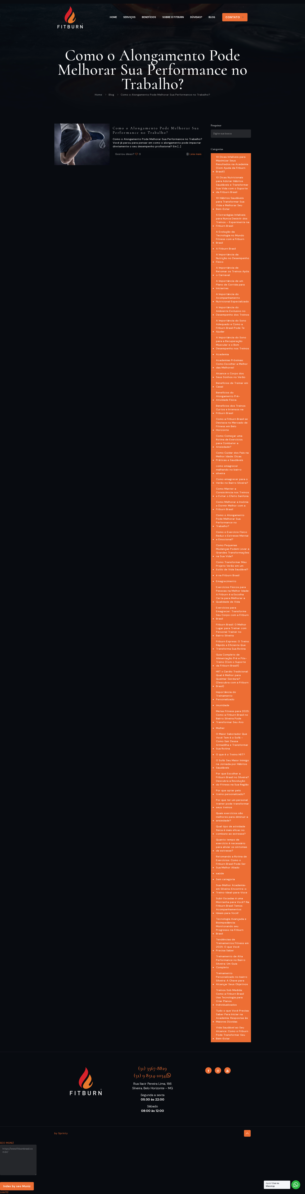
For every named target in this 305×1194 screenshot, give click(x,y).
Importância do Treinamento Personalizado (226, 695)
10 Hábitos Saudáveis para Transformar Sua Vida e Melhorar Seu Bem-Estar (230, 203)
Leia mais (196, 154)
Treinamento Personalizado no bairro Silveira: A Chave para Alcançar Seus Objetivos (232, 979)
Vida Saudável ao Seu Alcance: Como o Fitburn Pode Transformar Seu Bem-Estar (232, 1033)
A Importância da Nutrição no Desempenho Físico (232, 258)
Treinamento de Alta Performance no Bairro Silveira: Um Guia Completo (230, 962)
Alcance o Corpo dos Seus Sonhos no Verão (230, 375)
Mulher (220, 728)
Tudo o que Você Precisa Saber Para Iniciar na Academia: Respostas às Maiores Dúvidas (232, 1016)
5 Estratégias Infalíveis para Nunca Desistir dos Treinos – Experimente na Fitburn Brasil (232, 220)
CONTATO (232, 17)
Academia (222, 354)
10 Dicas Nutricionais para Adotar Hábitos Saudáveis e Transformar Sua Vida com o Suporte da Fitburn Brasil (232, 185)
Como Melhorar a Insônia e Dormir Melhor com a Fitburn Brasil (232, 505)
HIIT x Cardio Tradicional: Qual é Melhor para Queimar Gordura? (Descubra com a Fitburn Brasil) (232, 679)
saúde (220, 873)
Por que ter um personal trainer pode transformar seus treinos (232, 803)
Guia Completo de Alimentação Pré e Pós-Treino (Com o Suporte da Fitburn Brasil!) (231, 660)
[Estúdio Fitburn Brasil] (70, 17)
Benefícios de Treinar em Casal (232, 384)
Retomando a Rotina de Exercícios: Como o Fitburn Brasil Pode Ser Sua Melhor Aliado (231, 862)
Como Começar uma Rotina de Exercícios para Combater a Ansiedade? (229, 441)
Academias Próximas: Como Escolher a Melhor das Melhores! (232, 364)
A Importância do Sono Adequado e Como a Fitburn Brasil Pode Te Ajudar (231, 326)
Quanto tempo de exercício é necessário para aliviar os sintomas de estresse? (231, 845)
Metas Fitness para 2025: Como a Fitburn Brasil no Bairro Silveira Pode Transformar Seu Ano (232, 716)
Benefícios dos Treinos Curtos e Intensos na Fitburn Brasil (231, 409)
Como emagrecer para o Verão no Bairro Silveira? (232, 481)
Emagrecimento (226, 581)
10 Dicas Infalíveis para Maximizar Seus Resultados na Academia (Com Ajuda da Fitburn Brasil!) (232, 164)
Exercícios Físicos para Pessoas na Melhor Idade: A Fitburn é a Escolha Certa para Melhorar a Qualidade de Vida (232, 594)
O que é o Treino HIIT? (230, 754)
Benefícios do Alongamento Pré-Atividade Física (228, 396)
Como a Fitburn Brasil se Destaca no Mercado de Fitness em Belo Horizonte (232, 424)
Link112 (4, 1192)
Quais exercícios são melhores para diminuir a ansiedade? (232, 817)
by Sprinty (61, 1133)
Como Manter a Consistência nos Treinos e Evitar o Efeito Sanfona (232, 492)
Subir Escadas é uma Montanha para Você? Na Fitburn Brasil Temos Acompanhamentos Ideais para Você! (232, 906)
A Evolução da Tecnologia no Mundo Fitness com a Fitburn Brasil (230, 237)
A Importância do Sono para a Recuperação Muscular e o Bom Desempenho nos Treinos (232, 343)
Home (98, 94)
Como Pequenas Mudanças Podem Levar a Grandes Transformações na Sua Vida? (232, 551)
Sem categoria (225, 879)
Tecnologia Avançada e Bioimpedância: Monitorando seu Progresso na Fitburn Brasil (231, 926)
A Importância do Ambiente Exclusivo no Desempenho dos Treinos (232, 311)
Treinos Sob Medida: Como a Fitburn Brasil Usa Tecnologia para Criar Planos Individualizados (230, 997)
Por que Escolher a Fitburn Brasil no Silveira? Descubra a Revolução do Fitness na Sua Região (232, 779)
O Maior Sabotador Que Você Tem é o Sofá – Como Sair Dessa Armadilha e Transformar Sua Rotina (232, 741)
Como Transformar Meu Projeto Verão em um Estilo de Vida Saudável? (232, 565)
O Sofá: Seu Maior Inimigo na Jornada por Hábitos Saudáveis (232, 764)
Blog (111, 94)
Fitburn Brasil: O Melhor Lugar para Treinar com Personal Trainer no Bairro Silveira (231, 630)
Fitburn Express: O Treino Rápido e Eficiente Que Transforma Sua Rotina (232, 645)
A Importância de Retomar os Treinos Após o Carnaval (232, 271)
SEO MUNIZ (7, 1142)
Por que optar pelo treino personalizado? (230, 792)
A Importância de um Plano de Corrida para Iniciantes (230, 284)
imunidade (222, 705)
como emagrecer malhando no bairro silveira (229, 469)
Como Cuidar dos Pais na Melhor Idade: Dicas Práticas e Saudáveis (232, 456)
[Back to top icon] (247, 1133)
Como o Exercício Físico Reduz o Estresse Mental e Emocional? (232, 535)
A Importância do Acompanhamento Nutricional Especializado (232, 297)
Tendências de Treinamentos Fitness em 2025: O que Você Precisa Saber (232, 945)
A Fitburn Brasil (226, 248)
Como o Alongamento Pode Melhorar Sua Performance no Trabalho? (230, 520)
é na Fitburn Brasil (228, 575)
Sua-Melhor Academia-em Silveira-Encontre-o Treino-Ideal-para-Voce (231, 889)
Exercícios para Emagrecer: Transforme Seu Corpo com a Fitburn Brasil (232, 613)
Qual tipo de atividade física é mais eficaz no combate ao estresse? (231, 830)
